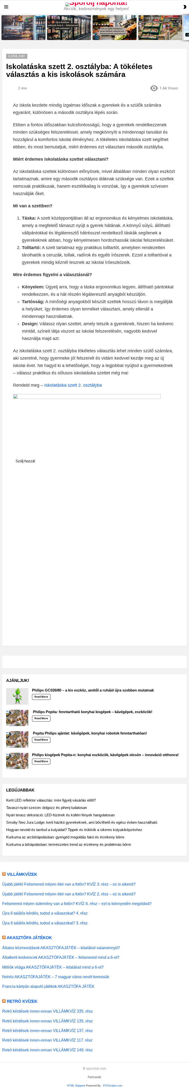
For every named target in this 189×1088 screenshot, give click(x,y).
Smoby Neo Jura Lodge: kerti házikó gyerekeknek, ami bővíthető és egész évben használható (81, 822)
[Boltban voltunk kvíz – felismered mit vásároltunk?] (160, 27)
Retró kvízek (22, 1001)
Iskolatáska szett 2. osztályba (73, 385)
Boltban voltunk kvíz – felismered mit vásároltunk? (157, 35)
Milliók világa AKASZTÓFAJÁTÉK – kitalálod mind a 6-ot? (53, 967)
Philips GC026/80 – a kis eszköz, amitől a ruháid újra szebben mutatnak (93, 690)
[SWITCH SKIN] (185, 7)
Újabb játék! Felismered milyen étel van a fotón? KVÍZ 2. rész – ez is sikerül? (69, 894)
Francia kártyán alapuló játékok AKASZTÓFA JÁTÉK (48, 986)
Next (186, 28)
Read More (41, 696)
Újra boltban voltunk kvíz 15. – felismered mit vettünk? (22, 35)
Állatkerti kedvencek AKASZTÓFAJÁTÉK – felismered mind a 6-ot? (60, 957)
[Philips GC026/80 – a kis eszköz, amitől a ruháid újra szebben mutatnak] (17, 696)
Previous (2, 28)
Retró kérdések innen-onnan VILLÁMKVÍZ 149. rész (47, 1050)
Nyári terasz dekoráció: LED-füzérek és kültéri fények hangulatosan (60, 815)
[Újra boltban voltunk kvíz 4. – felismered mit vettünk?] (69, 27)
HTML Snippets (76, 1085)
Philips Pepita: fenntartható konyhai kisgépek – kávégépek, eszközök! (92, 712)
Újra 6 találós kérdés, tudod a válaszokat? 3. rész (45, 923)
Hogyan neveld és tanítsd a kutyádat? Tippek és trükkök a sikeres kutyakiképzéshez (74, 830)
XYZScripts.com (112, 1085)
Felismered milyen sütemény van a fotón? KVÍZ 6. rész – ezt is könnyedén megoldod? (77, 903)
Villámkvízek (22, 874)
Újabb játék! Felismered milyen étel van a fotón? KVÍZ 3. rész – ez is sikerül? (69, 884)
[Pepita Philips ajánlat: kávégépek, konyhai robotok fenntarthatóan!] (17, 739)
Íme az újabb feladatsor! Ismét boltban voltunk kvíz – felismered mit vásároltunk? (114, 33)
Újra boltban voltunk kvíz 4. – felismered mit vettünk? (66, 35)
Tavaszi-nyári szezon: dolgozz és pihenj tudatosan (46, 807)
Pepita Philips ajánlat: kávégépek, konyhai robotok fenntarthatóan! (89, 733)
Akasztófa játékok (29, 937)
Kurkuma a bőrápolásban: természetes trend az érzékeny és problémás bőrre (68, 844)
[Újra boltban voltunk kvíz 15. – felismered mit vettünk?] (23, 27)
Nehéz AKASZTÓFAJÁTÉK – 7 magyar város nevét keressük (55, 977)
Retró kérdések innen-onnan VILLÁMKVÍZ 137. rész (47, 1030)
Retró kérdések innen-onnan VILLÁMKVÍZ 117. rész (47, 1040)
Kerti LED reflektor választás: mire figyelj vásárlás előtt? (51, 800)
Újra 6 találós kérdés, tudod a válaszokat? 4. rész (45, 913)
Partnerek (94, 1077)
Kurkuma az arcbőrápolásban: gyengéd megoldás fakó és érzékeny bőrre (65, 837)
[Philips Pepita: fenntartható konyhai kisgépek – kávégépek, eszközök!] (17, 718)
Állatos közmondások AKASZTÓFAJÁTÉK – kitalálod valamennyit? (61, 948)
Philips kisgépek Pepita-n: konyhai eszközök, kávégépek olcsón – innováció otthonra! (105, 755)
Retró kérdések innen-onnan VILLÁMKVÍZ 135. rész (47, 1021)
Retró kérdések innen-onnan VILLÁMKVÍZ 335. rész (47, 1011)
